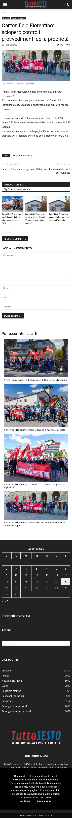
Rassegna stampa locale (15, 706)
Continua (25, 801)
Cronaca (6, 18)
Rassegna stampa (11, 690)
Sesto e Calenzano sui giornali (18, 169)
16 (6, 581)
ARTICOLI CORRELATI (15, 184)
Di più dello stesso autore (17, 189)
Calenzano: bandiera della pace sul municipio (53, 171)
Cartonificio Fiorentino (22, 155)
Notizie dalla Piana (12, 680)
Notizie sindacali (18, 18)
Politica (6, 675)
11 (26, 575)
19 (36, 581)
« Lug (5, 600)
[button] (67, 4)
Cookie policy (45, 801)
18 (26, 581)
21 (56, 581)
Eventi (5, 685)
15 (65, 575)
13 (47, 575)
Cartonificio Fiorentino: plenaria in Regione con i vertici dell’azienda (59, 217)
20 (47, 581)
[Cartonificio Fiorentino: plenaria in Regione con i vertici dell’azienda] (59, 203)
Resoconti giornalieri (13, 696)
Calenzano (7, 701)
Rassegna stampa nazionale (17, 711)
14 (56, 575)
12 (36, 575)
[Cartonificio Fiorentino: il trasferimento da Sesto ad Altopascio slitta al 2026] (12, 203)
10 (16, 575)
